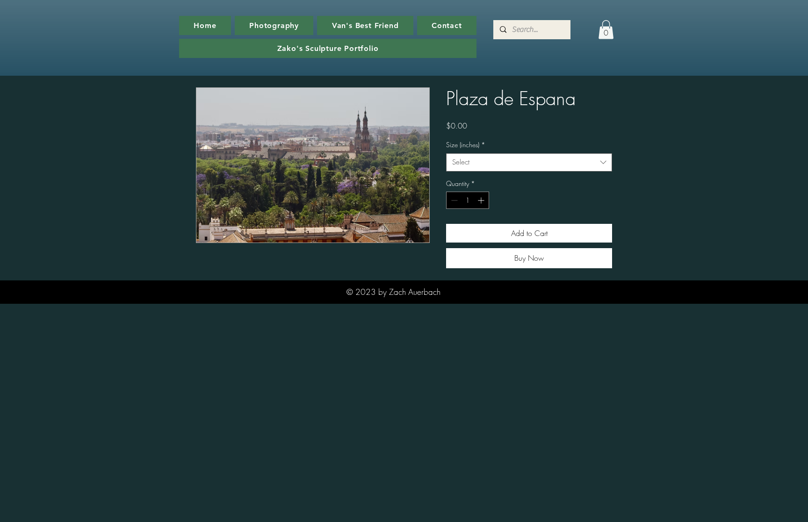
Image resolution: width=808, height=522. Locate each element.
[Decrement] (453, 200)
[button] (606, 29)
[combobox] (529, 162)
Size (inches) (465, 144)
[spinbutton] (467, 200)
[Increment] (482, 200)
